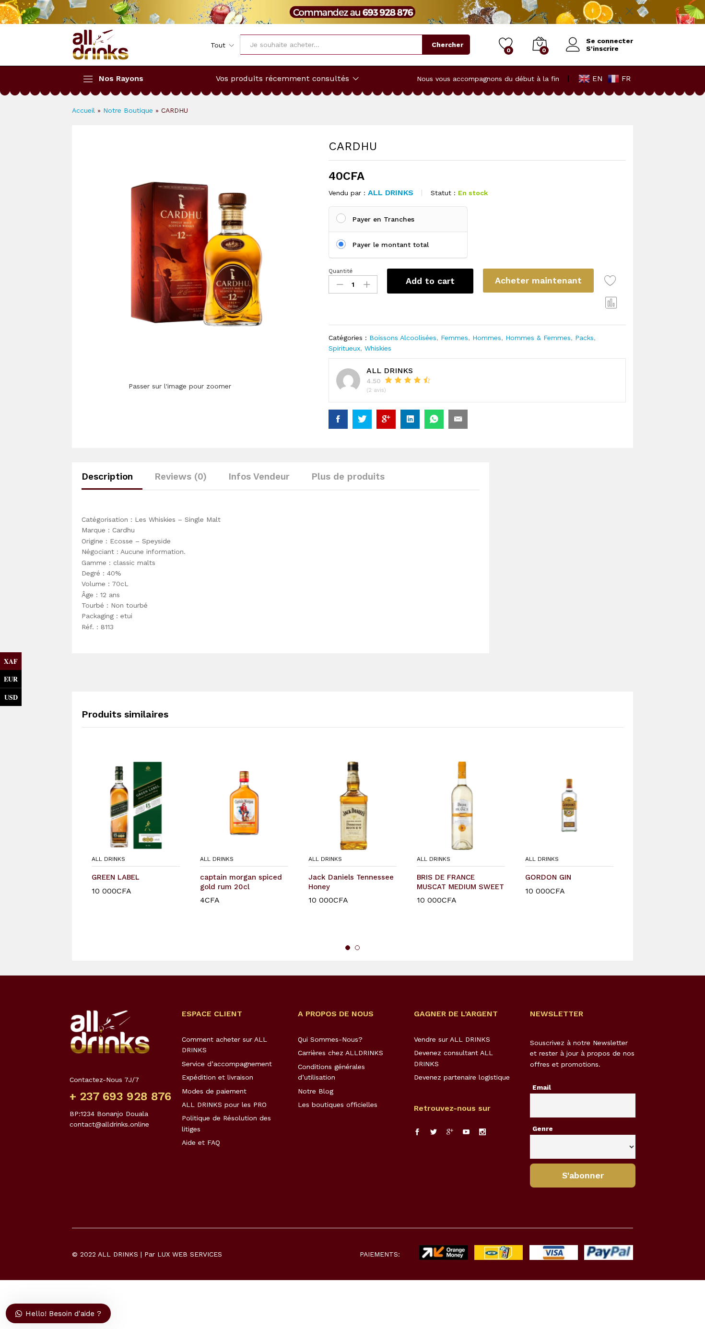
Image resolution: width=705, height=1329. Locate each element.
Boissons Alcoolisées (402, 337)
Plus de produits (348, 476)
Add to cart (430, 281)
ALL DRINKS (390, 192)
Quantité (340, 271)
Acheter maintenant (538, 280)
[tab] (112, 481)
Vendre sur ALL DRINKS (452, 1039)
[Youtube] (466, 1132)
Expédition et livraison (217, 1077)
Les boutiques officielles (337, 1104)
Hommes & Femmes (538, 337)
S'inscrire (602, 48)
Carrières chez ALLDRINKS (340, 1053)
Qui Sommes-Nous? (330, 1039)
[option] (136, 841)
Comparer (611, 302)
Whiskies (377, 348)
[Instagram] (482, 1132)
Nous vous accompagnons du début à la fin (488, 78)
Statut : (443, 193)
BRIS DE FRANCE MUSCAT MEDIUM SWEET (460, 882)
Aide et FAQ (201, 1142)
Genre (542, 1128)
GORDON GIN (548, 877)
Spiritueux (344, 348)
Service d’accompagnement (227, 1064)
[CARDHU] (338, 419)
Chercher (447, 44)
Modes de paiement (214, 1091)
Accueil (83, 110)
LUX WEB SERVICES (189, 1254)
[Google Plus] (450, 1132)
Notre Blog (315, 1091)
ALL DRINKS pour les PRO (224, 1104)
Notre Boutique (128, 110)
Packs (584, 337)
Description (107, 476)
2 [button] (357, 947)
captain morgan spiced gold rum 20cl (241, 882)
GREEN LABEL (116, 877)
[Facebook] (417, 1132)
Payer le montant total (390, 244)
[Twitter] (433, 1132)
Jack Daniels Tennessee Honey (351, 882)
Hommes (486, 337)
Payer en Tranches (383, 219)
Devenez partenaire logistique (462, 1077)
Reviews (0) (180, 476)
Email (541, 1087)
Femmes (454, 337)
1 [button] (347, 947)
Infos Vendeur (259, 476)
